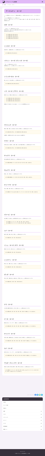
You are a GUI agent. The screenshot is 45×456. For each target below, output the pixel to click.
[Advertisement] (22, 113)
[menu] (42, 2)
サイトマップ (22, 451)
